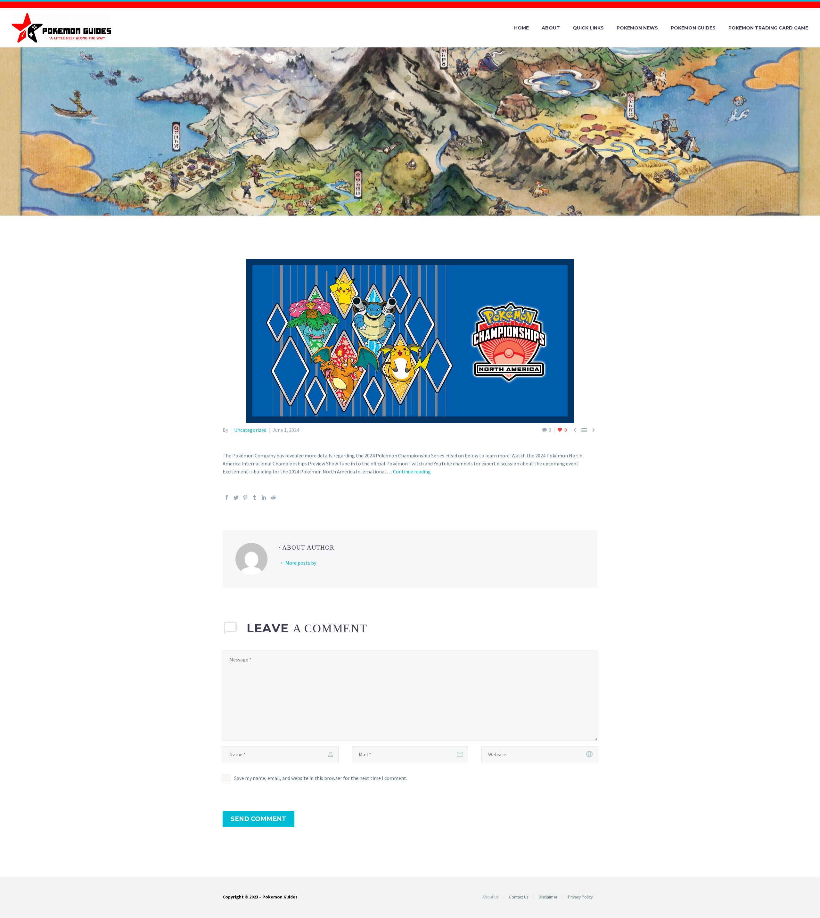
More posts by (300, 563)
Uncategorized (250, 430)
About (551, 28)
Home (521, 28)
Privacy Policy (580, 897)
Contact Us (518, 897)
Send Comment (258, 819)
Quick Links (588, 28)
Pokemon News (637, 28)
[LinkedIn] (263, 497)
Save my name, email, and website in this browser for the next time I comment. (320, 778)
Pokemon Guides (693, 28)
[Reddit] (273, 497)
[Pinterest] (245, 497)
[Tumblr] (254, 497)
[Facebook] (226, 497)
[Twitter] (236, 497)
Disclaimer (548, 897)
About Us (490, 897)
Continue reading (412, 471)
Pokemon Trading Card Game (768, 28)
